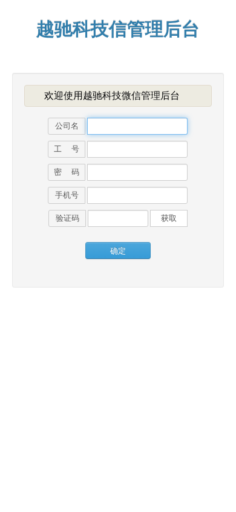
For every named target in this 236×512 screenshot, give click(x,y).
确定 (118, 250)
